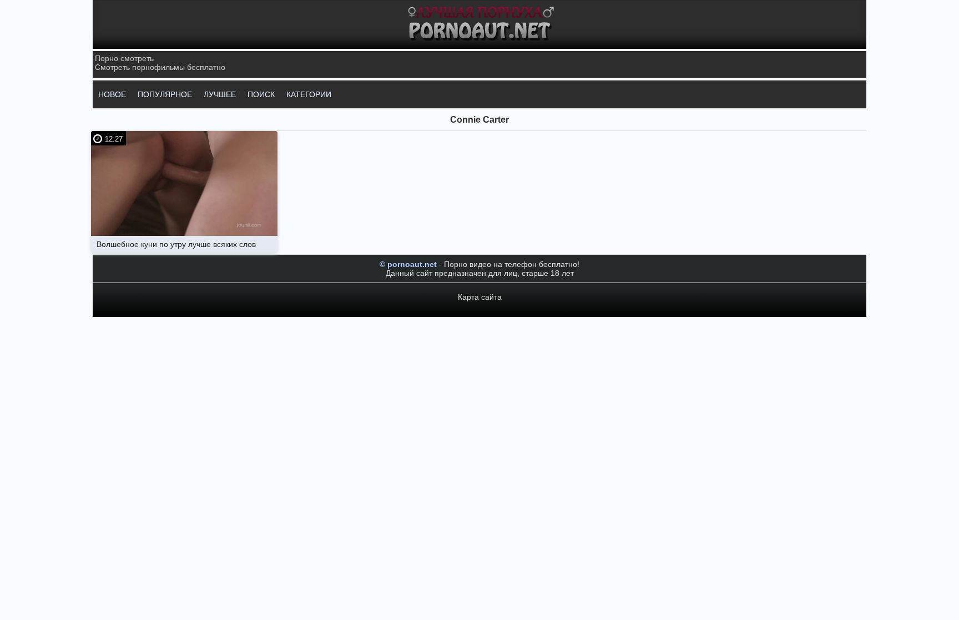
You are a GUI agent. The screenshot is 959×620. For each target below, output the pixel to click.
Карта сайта (480, 297)
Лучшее (220, 94)
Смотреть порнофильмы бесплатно (160, 67)
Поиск (261, 94)
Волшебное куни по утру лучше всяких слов (176, 244)
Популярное (165, 94)
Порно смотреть (124, 58)
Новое (112, 94)
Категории (308, 94)
